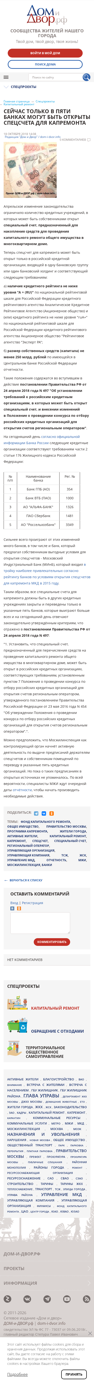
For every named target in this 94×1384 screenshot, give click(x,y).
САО (52, 1178)
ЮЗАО (75, 1211)
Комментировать (52, 942)
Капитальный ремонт (19, 104)
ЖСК (83, 855)
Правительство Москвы (66, 827)
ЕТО (83, 1101)
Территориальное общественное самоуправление (45, 1052)
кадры (22, 1112)
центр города (40, 1211)
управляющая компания (28, 855)
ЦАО (25, 1211)
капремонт (16, 841)
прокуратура (57, 1157)
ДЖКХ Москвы (32, 1101)
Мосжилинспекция (23, 865)
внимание (15, 1085)
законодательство (70, 1107)
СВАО (66, 1178)
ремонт (79, 1167)
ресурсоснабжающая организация (46, 1173)
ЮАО (55, 1211)
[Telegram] (36, 813)
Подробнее (17, 1374)
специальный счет (70, 841)
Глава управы (42, 1096)
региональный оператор (28, 846)
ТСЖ (64, 855)
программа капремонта (27, 831)
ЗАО (12, 1112)
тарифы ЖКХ (73, 1184)
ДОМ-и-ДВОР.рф (18, 1323)
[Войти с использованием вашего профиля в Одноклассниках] (19, 909)
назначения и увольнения (46, 1134)
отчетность (56, 860)
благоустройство (59, 1079)
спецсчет (40, 841)
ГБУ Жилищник (45, 1090)
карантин (16, 1118)
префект (36, 1157)
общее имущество (23, 827)
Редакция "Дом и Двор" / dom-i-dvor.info (32, 136)
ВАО (82, 1079)
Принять (74, 1374)
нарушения (17, 1140)
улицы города (74, 1189)
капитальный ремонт (68, 836)
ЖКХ (39, 1107)
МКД (81, 1123)
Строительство (22, 1184)
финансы (45, 1206)
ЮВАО (64, 1211)
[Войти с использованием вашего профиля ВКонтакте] (12, 909)
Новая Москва (41, 1140)
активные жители (22, 836)
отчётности (22, 790)
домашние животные (62, 1101)
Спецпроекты (45, 101)
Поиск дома (45, 64)
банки (47, 865)
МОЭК (79, 1129)
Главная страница (17, 101)
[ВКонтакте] (44, 813)
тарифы (49, 1184)
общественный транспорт (31, 1145)
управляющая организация (30, 850)
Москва (59, 1129)
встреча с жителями (47, 1085)
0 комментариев (73, 139)
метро (56, 1123)
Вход (14, 903)
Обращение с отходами (57, 1031)
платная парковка (40, 1151)
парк (62, 1145)
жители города (73, 831)
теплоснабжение (20, 1189)
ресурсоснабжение (25, 1178)
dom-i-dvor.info (51, 1323)
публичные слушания (47, 1162)
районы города (50, 1167)
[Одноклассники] (51, 813)
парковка (78, 1145)
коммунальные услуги (28, 1123)
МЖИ (82, 860)
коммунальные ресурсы (59, 1118)
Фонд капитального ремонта (45, 822)
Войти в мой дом (45, 53)
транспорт (44, 1189)
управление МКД (20, 860)
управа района (22, 1195)
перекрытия (16, 1151)
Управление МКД (63, 1194)
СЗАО (81, 1178)
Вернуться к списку (26, 880)
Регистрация (32, 903)
